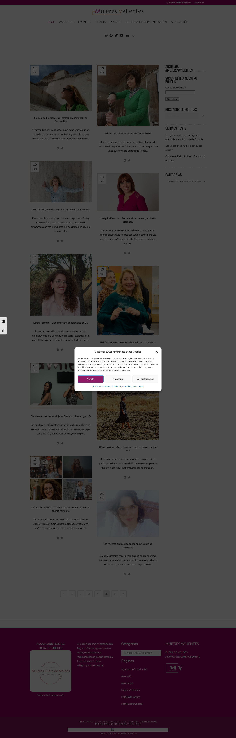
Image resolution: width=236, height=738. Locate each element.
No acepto (118, 379)
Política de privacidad (121, 386)
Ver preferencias (145, 379)
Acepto (90, 379)
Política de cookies (101, 386)
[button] (156, 351)
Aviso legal (138, 386)
